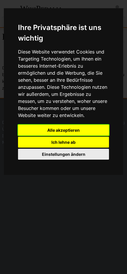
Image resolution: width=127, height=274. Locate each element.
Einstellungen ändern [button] (63, 154)
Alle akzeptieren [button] (63, 130)
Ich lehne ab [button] (63, 142)
